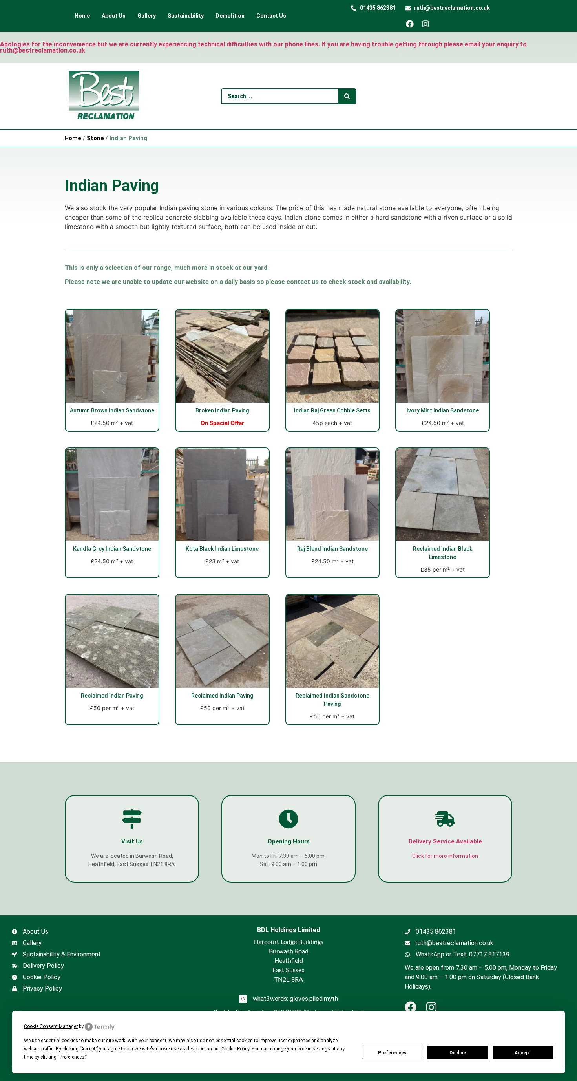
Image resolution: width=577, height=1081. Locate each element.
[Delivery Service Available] (445, 819)
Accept (523, 1052)
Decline (457, 1052)
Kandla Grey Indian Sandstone (112, 549)
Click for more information (445, 856)
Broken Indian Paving (222, 410)
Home (73, 138)
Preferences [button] (72, 1057)
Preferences (392, 1052)
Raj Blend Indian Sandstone (332, 549)
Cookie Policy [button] (235, 1049)
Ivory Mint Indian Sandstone (443, 410)
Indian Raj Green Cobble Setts (332, 410)
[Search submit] (347, 96)
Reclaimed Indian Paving (112, 696)
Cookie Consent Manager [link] (51, 1026)
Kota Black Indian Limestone (222, 549)
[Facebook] (413, 24)
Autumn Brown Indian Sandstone (112, 410)
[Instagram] (428, 24)
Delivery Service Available (445, 841)
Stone (95, 138)
